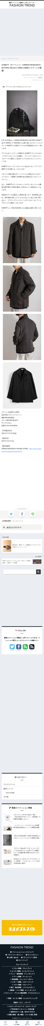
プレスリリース (17, 521)
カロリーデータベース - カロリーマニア (22, 1006)
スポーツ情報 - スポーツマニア (22, 982)
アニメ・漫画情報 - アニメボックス (23, 974)
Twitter (12, 650)
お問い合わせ (13, 957)
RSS (32, 650)
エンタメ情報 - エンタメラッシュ (22, 971)
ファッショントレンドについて (23, 952)
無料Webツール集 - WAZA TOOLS (23, 1012)
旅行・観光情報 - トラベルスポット (23, 987)
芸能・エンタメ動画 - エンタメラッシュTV (22, 998)
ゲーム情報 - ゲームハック (23, 976)
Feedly (25, 650)
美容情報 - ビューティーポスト (22, 979)
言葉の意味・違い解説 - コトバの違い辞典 (22, 1014)
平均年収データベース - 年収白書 (22, 1009)
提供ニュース (8, 789)
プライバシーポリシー (15, 955)
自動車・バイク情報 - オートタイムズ (23, 990)
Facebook (18, 650)
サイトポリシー (33, 955)
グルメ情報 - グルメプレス (23, 968)
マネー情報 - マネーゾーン (23, 985)
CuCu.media (10, 793)
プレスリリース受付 (30, 957)
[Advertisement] (22, 32)
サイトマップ (23, 960)
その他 (5, 797)
